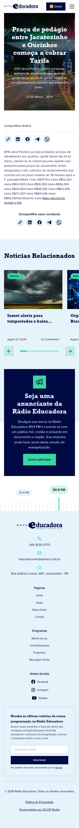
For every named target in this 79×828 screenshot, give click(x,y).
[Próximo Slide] (70, 351)
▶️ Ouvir (56, 6)
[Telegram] (37, 139)
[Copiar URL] (8, 139)
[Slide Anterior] (9, 351)
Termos (58, 767)
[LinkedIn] (18, 139)
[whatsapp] (47, 139)
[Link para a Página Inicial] (39, 525)
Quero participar (39, 459)
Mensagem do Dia (39, 660)
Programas (39, 653)
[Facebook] (27, 139)
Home (39, 595)
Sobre (39, 603)
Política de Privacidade (39, 802)
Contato (39, 617)
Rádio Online (39, 610)
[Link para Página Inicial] (21, 6)
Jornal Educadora (39, 645)
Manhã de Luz (39, 638)
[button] (71, 6)
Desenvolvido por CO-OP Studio (39, 810)
